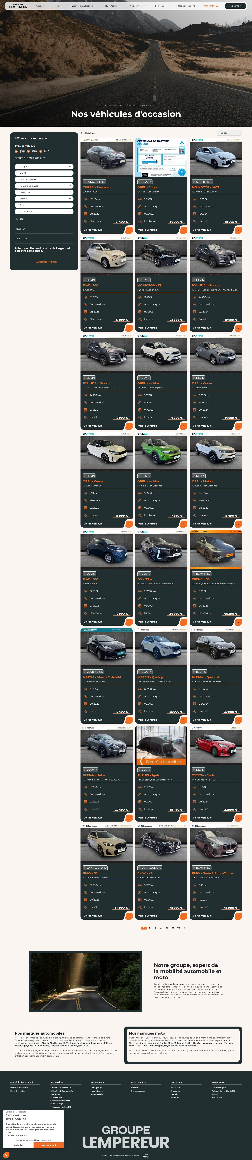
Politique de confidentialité (223, 1091)
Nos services (136, 6)
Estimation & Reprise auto (61, 1088)
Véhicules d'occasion (19, 1088)
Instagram (175, 1091)
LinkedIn (175, 1097)
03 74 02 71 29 (211, 6)
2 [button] (149, 928)
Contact (134, 1088)
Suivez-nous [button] (177, 1082)
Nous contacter (235, 6)
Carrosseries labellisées (60, 1101)
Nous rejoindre (97, 1091)
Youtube (174, 1094)
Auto (38, 6)
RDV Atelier (111, 6)
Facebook (175, 1088)
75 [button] (173, 928)
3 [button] (155, 928)
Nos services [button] (56, 1082)
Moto (56, 6)
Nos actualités (97, 1094)
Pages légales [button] (218, 1082)
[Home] (18, 6)
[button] (138, 928)
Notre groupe (96, 1088)
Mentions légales (219, 1088)
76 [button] (178, 928)
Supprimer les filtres (46, 261)
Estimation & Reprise (82, 6)
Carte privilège (56, 1104)
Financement (56, 1097)
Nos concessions (186, 6)
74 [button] (167, 928)
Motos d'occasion (17, 1091)
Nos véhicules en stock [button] (21, 1082)
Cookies (215, 1094)
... (161, 928)
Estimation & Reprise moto (61, 1091)
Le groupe (160, 6)
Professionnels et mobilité (61, 1107)
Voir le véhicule (93, 229)
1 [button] (143, 928)
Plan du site (217, 1097)
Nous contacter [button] (139, 1082)
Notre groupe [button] (97, 1082)
